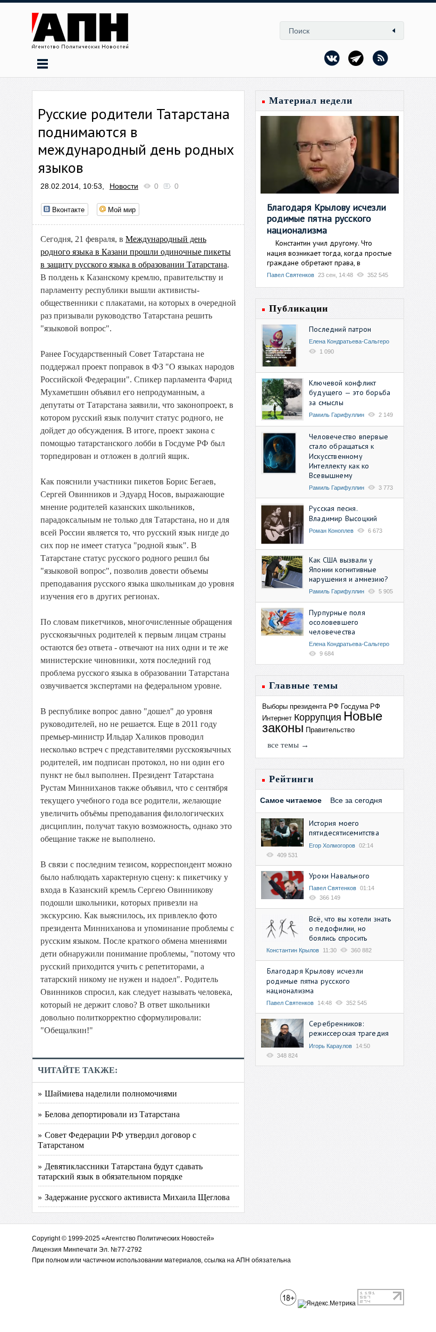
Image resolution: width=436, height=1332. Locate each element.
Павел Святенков (290, 275)
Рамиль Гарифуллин (336, 415)
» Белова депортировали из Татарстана (109, 1113)
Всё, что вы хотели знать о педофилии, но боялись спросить (350, 928)
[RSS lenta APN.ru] (380, 58)
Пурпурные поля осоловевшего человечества (337, 622)
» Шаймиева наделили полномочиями (107, 1093)
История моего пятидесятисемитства (344, 827)
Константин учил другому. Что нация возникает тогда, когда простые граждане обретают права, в (329, 252)
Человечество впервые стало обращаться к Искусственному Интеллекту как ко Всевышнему (348, 456)
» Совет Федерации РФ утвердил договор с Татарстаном (117, 1139)
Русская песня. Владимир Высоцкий (343, 513)
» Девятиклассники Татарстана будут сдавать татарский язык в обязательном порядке (120, 1171)
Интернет (277, 718)
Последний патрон (340, 329)
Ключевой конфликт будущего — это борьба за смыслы (349, 392)
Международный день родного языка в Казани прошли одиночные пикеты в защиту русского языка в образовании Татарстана (135, 251)
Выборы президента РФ (300, 706)
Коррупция (317, 717)
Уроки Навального (339, 876)
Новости (124, 186)
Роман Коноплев (331, 530)
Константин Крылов (292, 950)
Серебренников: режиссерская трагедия (349, 1028)
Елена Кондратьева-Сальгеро (349, 341)
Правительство (330, 730)
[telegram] (356, 58)
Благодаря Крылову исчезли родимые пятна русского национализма (326, 218)
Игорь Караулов (330, 1046)
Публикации (298, 308)
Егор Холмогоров (332, 845)
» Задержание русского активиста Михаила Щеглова (134, 1196)
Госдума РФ (360, 706)
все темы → (288, 745)
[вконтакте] (332, 58)
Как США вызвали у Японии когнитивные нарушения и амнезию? (348, 569)
